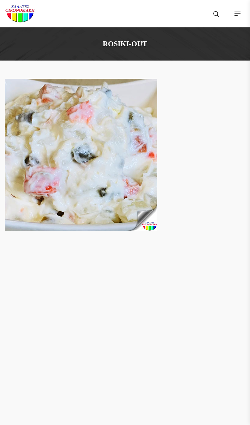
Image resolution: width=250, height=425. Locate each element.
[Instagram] (131, 288)
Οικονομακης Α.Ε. (143, 400)
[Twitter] (119, 288)
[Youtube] (142, 288)
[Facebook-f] (107, 288)
